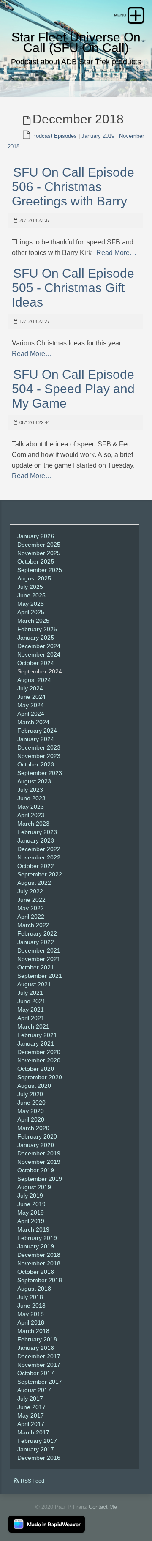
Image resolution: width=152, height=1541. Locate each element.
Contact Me (103, 1507)
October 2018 (35, 1271)
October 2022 (35, 865)
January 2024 (35, 739)
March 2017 (33, 1432)
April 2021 (30, 1018)
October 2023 (35, 764)
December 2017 (38, 1356)
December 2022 (38, 849)
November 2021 (38, 958)
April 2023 (30, 815)
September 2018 (39, 1280)
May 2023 (30, 806)
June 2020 (31, 1102)
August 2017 (34, 1390)
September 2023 (39, 772)
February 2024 (37, 730)
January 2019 (97, 136)
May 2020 (30, 1111)
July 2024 (30, 688)
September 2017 (39, 1381)
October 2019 (35, 1170)
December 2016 (38, 1457)
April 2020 (30, 1119)
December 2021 (38, 950)
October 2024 (35, 663)
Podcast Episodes (54, 136)
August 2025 (34, 578)
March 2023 (33, 823)
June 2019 (31, 1204)
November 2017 (38, 1364)
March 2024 (33, 722)
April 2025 (30, 612)
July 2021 (30, 992)
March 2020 (33, 1128)
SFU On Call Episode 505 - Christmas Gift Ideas (73, 287)
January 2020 (35, 1144)
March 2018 (33, 1331)
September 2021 (39, 975)
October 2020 (35, 1068)
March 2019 (33, 1229)
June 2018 (31, 1305)
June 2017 (31, 1407)
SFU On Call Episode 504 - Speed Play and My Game (73, 388)
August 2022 (34, 882)
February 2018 (37, 1339)
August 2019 (34, 1187)
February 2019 (37, 1237)
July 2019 (30, 1195)
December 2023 (38, 747)
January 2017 (35, 1449)
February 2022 (37, 933)
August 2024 (34, 679)
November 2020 (38, 1060)
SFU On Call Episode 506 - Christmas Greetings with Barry (73, 186)
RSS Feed (32, 1481)
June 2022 (31, 899)
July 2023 (30, 789)
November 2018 (38, 1263)
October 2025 (35, 561)
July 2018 (30, 1297)
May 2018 (30, 1314)
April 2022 (30, 916)
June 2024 (31, 696)
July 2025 (30, 586)
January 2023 (35, 840)
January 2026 (35, 536)
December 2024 (38, 646)
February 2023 (37, 832)
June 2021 (31, 1001)
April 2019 (30, 1221)
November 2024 (38, 654)
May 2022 (30, 908)
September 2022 (39, 874)
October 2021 (35, 967)
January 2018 (35, 1347)
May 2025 (30, 603)
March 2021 (33, 1026)
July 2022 (30, 891)
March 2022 (33, 925)
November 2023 (38, 756)
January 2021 (35, 1043)
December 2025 (38, 544)
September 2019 (39, 1178)
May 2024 (30, 705)
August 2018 (34, 1288)
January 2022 (35, 942)
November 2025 (38, 553)
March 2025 (33, 620)
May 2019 (30, 1212)
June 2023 (31, 798)
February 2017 (37, 1440)
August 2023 (34, 781)
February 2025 (37, 629)
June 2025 (31, 595)
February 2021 (37, 1035)
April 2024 (30, 713)
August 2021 (34, 984)
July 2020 (30, 1094)
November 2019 (38, 1161)
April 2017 (30, 1424)
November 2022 (38, 857)
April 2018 (30, 1322)
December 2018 (38, 1254)
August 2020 (34, 1085)
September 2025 (39, 570)
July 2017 (30, 1398)
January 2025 (35, 637)
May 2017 (30, 1415)
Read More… (115, 252)
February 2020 (37, 1136)
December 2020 (38, 1051)
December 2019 (38, 1153)
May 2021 (30, 1009)
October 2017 (35, 1373)
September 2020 (39, 1077)
